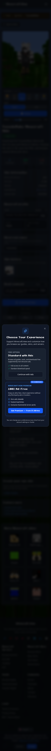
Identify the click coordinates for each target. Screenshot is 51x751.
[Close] (45, 328)
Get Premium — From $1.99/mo (25, 410)
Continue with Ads (26, 374)
